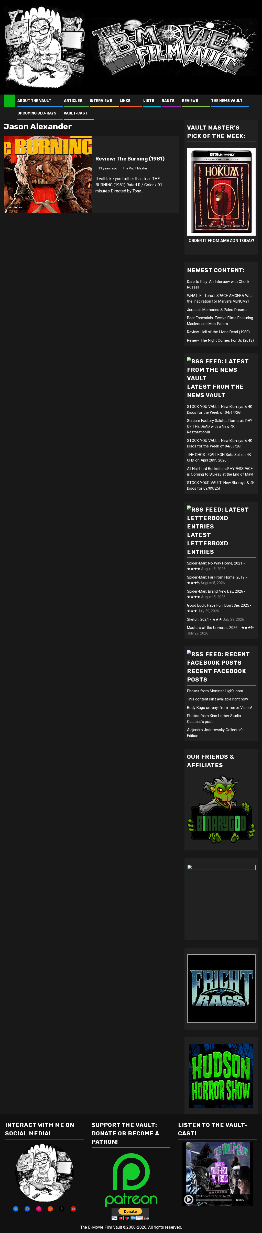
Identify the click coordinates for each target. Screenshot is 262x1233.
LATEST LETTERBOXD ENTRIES (207, 543)
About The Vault (34, 101)
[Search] (254, 107)
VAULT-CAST (76, 113)
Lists (148, 101)
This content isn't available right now (217, 699)
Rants (168, 101)
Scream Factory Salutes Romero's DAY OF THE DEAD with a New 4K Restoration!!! (219, 426)
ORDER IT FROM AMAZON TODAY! (221, 240)
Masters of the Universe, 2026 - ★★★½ (220, 627)
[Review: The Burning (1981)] (48, 174)
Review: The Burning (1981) (130, 159)
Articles (73, 101)
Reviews (190, 101)
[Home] (9, 100)
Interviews (101, 101)
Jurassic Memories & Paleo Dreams (217, 309)
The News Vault (227, 101)
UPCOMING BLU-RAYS (36, 113)
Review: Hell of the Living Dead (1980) (218, 332)
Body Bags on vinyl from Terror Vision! (219, 707)
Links (125, 101)
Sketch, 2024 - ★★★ (204, 619)
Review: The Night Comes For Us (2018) (220, 340)
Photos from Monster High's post (215, 691)
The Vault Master (135, 168)
